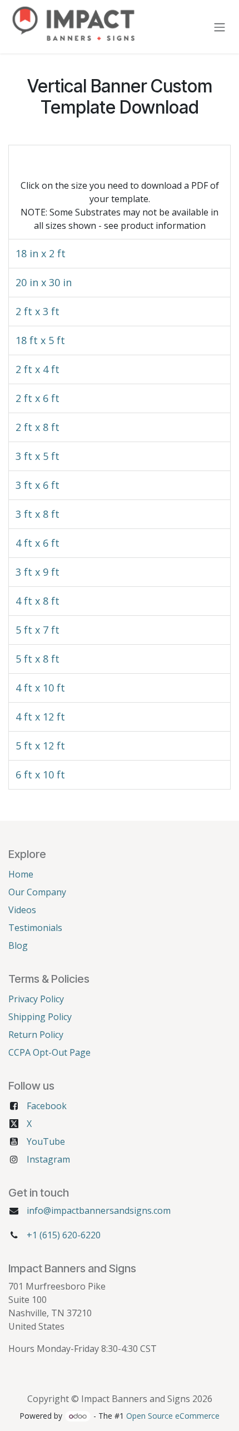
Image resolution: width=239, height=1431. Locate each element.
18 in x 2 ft (41, 253)
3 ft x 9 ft (37, 572)
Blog (18, 945)
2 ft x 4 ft (37, 369)
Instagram (48, 1159)
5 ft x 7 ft (37, 629)
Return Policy (35, 1034)
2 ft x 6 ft (37, 398)
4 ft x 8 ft (37, 600)
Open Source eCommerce (173, 1415)
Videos (22, 910)
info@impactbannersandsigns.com (99, 1210)
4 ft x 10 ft (40, 687)
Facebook (47, 1106)
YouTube (46, 1141)
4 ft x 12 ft (40, 716)
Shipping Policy (40, 1017)
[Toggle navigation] (219, 26)
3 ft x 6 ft (37, 485)
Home (20, 874)
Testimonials (35, 928)
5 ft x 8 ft (37, 658)
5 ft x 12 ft (40, 745)
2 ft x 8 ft (37, 427)
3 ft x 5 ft (37, 456)
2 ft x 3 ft (37, 311)
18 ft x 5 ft (40, 340)
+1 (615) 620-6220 (64, 1235)
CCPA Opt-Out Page (49, 1052)
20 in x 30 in (44, 282)
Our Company (37, 892)
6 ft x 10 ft (40, 774)
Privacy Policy (36, 999)
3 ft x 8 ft (37, 514)
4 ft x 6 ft (37, 543)
